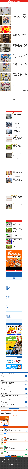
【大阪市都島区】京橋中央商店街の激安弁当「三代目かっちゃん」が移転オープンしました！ (17, 205)
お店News (12, 3)
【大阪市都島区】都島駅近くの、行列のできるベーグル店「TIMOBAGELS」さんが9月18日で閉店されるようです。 (17, 235)
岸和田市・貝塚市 (8, 315)
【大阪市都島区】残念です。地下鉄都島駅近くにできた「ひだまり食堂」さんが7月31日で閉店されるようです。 (17, 197)
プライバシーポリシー (7, 459)
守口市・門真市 (7, 297)
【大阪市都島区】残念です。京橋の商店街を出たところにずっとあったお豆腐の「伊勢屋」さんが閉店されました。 (17, 138)
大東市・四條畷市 (8, 296)
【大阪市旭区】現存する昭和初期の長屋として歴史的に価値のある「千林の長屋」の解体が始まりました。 (17, 123)
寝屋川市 (7, 305)
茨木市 (6, 299)
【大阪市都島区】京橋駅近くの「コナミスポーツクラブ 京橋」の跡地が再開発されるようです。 (17, 115)
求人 (7, 3)
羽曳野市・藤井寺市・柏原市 (9, 318)
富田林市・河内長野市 (8, 316)
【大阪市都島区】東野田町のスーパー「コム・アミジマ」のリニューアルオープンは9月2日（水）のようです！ (17, 224)
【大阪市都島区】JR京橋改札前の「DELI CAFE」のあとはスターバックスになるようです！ (17, 246)
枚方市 (6, 306)
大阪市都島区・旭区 (8, 286)
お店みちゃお (15, 3)
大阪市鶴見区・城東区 (8, 287)
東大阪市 (7, 307)
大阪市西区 (7, 289)
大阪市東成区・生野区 (8, 288)
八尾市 (6, 308)
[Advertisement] (14, 94)
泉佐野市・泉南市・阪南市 (8, 317)
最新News (5, 3)
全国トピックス (2, 3)
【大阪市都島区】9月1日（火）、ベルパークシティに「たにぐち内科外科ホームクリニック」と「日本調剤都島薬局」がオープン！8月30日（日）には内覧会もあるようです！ (17, 230)
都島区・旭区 (17, 1)
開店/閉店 (9, 3)
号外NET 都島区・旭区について (14, 459)
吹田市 (6, 298)
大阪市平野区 (7, 295)
